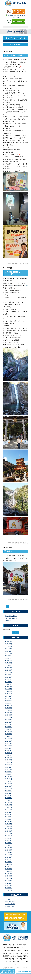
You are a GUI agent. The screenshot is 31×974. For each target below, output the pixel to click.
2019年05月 (8, 821)
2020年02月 (8, 800)
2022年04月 (8, 743)
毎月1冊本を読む (10, 901)
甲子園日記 (8, 899)
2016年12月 (8, 888)
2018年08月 (8, 843)
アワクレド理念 (21, 945)
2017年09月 (8, 869)
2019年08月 (8, 814)
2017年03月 (8, 883)
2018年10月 (8, 838)
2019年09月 (8, 812)
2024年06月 (8, 691)
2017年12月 (8, 862)
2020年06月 (8, 791)
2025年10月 (8, 660)
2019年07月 (8, 817)
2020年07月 (8, 788)
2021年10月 (8, 755)
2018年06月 (8, 847)
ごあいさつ (12, 945)
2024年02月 (8, 698)
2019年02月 (8, 828)
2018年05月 (8, 850)
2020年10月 (8, 781)
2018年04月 (8, 852)
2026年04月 (8, 648)
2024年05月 (8, 693)
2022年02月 (8, 745)
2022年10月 (8, 729)
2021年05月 (8, 767)
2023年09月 (8, 708)
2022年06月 (8, 738)
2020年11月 (8, 779)
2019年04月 (8, 824)
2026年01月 (8, 656)
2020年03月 (8, 798)
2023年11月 (8, 705)
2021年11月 (8, 753)
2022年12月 (8, 727)
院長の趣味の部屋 (14, 961)
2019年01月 (8, 831)
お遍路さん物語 (10, 906)
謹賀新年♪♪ (9, 551)
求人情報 (13, 956)
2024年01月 (8, 701)
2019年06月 (8, 819)
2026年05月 (8, 646)
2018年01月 (8, 859)
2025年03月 (8, 675)
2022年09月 (8, 731)
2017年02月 (8, 885)
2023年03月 (8, 722)
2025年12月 (8, 658)
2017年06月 (8, 876)
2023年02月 (8, 724)
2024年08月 (8, 686)
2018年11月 (8, 836)
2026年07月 (8, 641)
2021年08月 (8, 760)
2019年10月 (8, 809)
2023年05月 (8, 717)
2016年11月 (8, 890)
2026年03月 (8, 651)
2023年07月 (8, 712)
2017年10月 (8, 866)
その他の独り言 (10, 904)
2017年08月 (8, 871)
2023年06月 (8, 715)
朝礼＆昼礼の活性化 (13, 55)
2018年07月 (8, 845)
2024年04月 (8, 696)
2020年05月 (8, 793)
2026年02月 (8, 653)
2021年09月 (8, 757)
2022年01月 (8, 748)
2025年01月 (8, 679)
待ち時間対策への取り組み (12, 947)
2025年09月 (8, 663)
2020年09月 (8, 783)
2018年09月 (8, 840)
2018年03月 (8, 854)
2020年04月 (8, 795)
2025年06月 (8, 670)
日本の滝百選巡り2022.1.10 (12, 273)
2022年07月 (8, 736)
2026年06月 (8, 644)
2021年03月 (8, 769)
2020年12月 (8, 776)
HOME (5, 945)
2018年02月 (8, 857)
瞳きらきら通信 (16, 959)
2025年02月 (8, 677)
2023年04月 (8, 720)
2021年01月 (8, 774)
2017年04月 (8, 881)
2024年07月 (8, 689)
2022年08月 (8, 734)
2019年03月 (8, 826)
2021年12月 (8, 750)
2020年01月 (8, 802)
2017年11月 (8, 864)
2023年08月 (8, 710)
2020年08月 (8, 786)
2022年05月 (8, 741)
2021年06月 (8, 764)
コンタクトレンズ (18, 953)
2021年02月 (8, 772)
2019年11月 (8, 807)
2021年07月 (8, 762)
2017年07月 (8, 873)
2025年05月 (8, 672)
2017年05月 (8, 878)
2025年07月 (8, 667)
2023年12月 (8, 703)
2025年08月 (8, 665)
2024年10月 (8, 684)
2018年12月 (8, 833)
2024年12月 (8, 682)
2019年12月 (8, 805)
